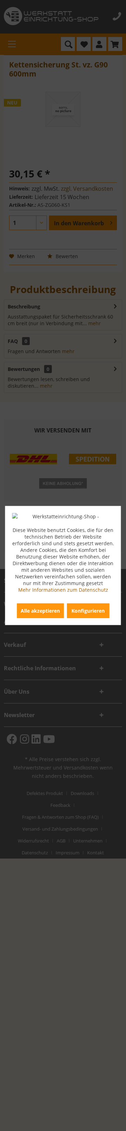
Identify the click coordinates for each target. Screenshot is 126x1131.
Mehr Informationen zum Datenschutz (63, 589)
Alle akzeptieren (40, 610)
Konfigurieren (88, 610)
